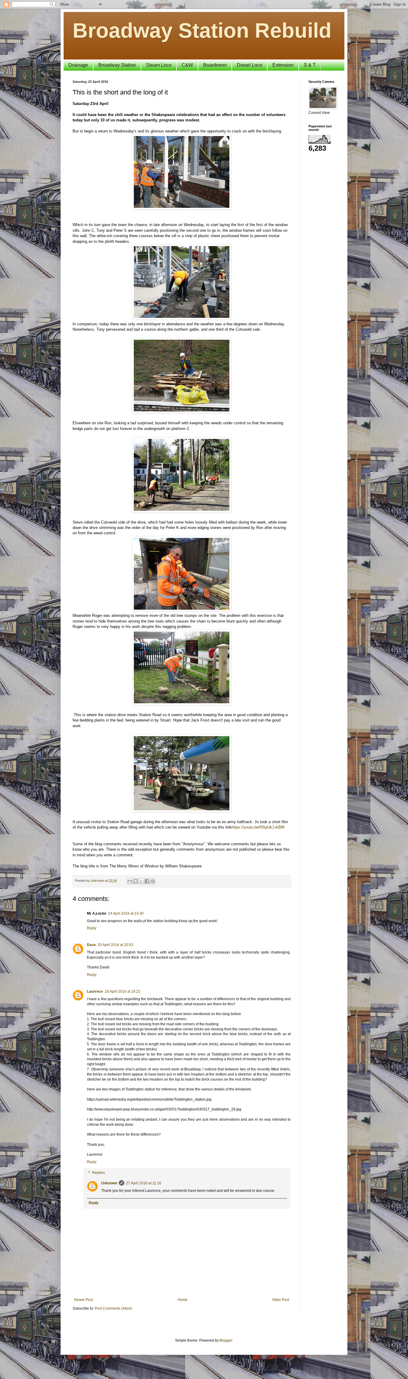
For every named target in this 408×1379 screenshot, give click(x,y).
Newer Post (83, 1300)
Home (183, 1300)
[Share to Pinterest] (153, 881)
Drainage (78, 65)
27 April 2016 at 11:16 (143, 1183)
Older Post (280, 1300)
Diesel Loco (249, 65)
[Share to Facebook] (147, 881)
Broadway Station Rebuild (202, 30)
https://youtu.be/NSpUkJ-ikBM (257, 827)
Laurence (95, 991)
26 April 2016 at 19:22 (122, 991)
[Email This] (130, 881)
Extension (283, 65)
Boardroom (215, 65)
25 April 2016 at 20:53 (115, 945)
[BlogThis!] (136, 881)
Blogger (226, 1340)
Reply (91, 928)
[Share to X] (141, 881)
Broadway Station (117, 65)
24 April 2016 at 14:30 (126, 913)
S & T (310, 65)
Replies (98, 1173)
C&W (187, 65)
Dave (91, 945)
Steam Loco (158, 65)
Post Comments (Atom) (113, 1308)
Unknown (109, 1183)
